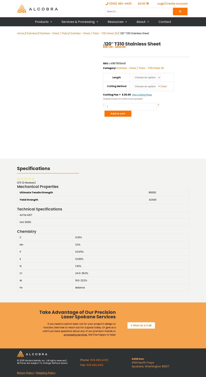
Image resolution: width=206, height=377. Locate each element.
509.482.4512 (94, 365)
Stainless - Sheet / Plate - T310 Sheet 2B (93, 33)
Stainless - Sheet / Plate (53, 33)
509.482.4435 (99, 360)
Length (116, 77)
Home (20, 33)
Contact (164, 22)
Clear (164, 86)
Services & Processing (78, 22)
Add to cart (118, 113)
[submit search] (180, 11)
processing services (75, 334)
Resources (116, 22)
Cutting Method (116, 86)
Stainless (32, 33)
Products (42, 22)
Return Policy (25, 373)
